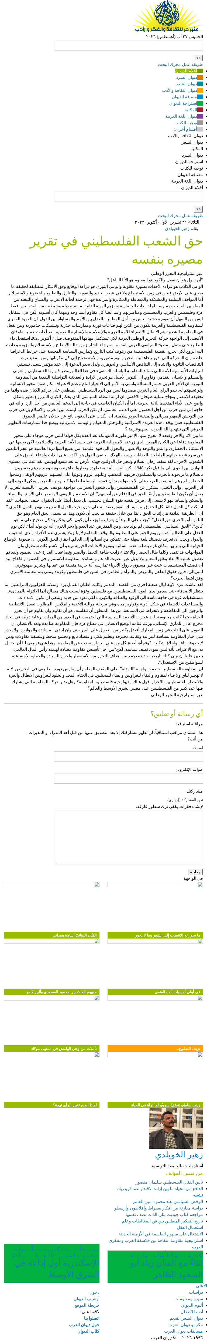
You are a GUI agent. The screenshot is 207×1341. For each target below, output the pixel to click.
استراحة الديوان (183, 103)
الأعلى (201, 1285)
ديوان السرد (186, 77)
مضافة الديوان (184, 97)
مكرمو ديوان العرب (185, 1324)
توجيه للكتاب (185, 122)
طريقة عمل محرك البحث (180, 64)
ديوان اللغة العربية (181, 116)
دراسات (196, 1292)
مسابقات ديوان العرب (183, 1331)
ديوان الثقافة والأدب (179, 90)
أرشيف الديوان (86, 1298)
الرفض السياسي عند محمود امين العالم (168, 1201)
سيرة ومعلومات (188, 1298)
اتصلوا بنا (91, 1318)
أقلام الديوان (186, 71)
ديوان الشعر (186, 84)
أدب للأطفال (192, 1311)
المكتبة (191, 109)
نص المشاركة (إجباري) (185, 800)
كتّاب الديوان (88, 1331)
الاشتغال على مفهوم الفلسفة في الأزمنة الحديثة (161, 1234)
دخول (94, 1292)
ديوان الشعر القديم (186, 1318)
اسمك (198, 748)
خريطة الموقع (87, 1305)
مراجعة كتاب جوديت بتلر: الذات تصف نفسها (164, 1214)
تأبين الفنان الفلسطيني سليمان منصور (169, 1182)
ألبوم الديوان (192, 1305)
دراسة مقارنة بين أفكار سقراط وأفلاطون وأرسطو (158, 1208)
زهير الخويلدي (177, 228)
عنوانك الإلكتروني (189, 769)
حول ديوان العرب (84, 1324)
